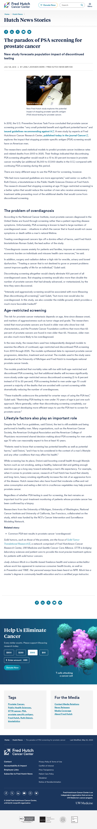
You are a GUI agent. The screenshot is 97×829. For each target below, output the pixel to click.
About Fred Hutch (63, 714)
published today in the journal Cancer (65, 135)
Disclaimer (43, 778)
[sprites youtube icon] (24, 793)
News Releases (62, 707)
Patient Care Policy (46, 774)
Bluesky (29, 32)
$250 (20, 652)
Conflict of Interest (46, 766)
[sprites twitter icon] (12, 793)
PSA (24, 711)
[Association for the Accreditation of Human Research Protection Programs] (63, 819)
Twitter (18, 32)
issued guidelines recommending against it (28, 131)
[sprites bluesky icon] (36, 793)
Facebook (6, 32)
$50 (44, 652)
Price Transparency (46, 770)
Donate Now (12, 667)
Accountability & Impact (15, 765)
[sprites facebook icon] (6, 793)
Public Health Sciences (19, 707)
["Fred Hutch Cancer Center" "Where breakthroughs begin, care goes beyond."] (17, 5)
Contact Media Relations (67, 704)
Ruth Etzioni (26, 718)
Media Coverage (63, 710)
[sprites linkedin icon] (18, 793)
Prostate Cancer (16, 704)
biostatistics (14, 721)
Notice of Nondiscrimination (50, 782)
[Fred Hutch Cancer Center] (18, 752)
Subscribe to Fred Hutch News (18, 774)
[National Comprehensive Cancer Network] (47, 820)
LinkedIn (12, 32)
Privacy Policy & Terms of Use (50, 762)
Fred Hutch (13, 718)
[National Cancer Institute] (27, 819)
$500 (9, 652)
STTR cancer (14, 711)
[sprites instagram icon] (30, 793)
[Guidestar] (74, 819)
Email (23, 32)
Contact (8, 761)
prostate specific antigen (20, 714)
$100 (32, 652)
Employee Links (11, 770)
